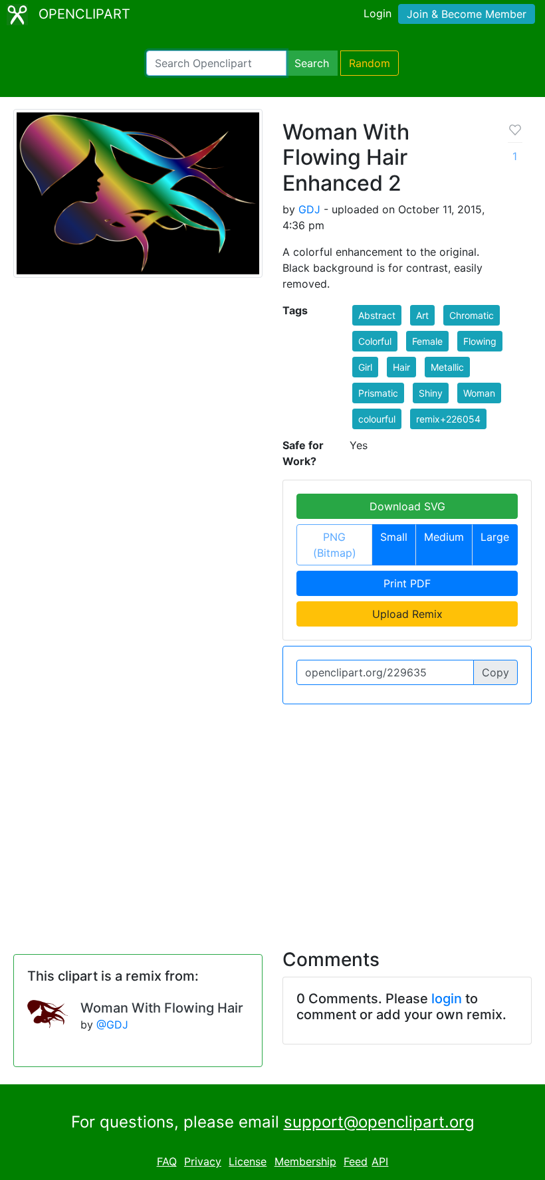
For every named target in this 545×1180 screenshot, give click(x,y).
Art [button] (422, 315)
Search (311, 63)
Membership (305, 1161)
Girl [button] (365, 367)
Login (377, 13)
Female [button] (427, 341)
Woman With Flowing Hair (161, 1008)
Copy (495, 672)
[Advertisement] (272, 819)
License (248, 1161)
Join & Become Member (466, 14)
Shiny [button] (431, 393)
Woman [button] (479, 393)
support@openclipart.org (379, 1121)
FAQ (167, 1161)
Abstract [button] (376, 315)
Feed (356, 1161)
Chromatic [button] (471, 315)
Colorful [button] (374, 341)
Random (369, 63)
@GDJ (112, 1024)
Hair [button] (401, 367)
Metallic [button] (447, 367)
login (446, 999)
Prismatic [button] (378, 393)
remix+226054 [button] (448, 419)
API (380, 1161)
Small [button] (393, 536)
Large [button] (495, 536)
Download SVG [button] (407, 506)
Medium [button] (444, 536)
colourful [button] (376, 419)
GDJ (309, 209)
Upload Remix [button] (407, 614)
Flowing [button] (479, 341)
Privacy (202, 1161)
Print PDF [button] (407, 583)
